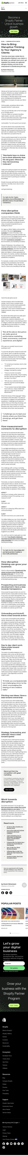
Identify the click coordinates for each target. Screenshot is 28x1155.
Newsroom (5, 1043)
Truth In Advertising (6, 601)
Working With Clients (13, 41)
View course (9, 789)
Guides (4, 1084)
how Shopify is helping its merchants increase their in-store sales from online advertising (14, 538)
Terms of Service (7, 1127)
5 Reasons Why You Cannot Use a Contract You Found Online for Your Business (15, 844)
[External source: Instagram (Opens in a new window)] (15, 1143)
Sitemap (4, 1136)
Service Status (6, 1112)
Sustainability (6, 1046)
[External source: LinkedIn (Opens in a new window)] (10, 892)
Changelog (5, 1093)
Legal (4, 1130)
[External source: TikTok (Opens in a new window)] (18, 1143)
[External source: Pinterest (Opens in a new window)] (3, 1147)
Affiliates (4, 1068)
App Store (5, 1062)
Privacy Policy (6, 1133)
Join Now (21, 3)
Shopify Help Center (8, 1103)
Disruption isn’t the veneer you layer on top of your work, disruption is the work (13, 572)
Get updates (14, 968)
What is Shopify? (7, 1030)
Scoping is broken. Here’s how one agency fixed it (15, 857)
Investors (5, 1040)
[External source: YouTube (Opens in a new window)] (11, 1143)
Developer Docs (7, 1056)
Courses (4, 1087)
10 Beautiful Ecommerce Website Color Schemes (12, 924)
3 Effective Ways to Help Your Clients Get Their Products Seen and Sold (15, 853)
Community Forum (7, 1106)
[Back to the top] (4, 1020)
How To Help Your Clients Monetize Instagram (13, 848)
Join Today (14, 31)
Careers (4, 1036)
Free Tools (5, 1090)
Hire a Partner (6, 1109)
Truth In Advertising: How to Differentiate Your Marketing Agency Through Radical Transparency (14, 838)
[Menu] (26, 3)
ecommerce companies (14, 240)
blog (2, 41)
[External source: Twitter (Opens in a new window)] (6, 892)
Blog (3, 1078)
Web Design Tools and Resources (10, 921)
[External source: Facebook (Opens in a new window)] (2, 892)
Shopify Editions (7, 1033)
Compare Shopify (7, 1081)
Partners (4, 1065)
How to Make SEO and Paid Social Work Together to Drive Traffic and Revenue (13, 551)
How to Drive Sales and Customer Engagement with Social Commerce (15, 832)
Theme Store (6, 1059)
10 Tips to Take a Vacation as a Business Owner (15, 827)
